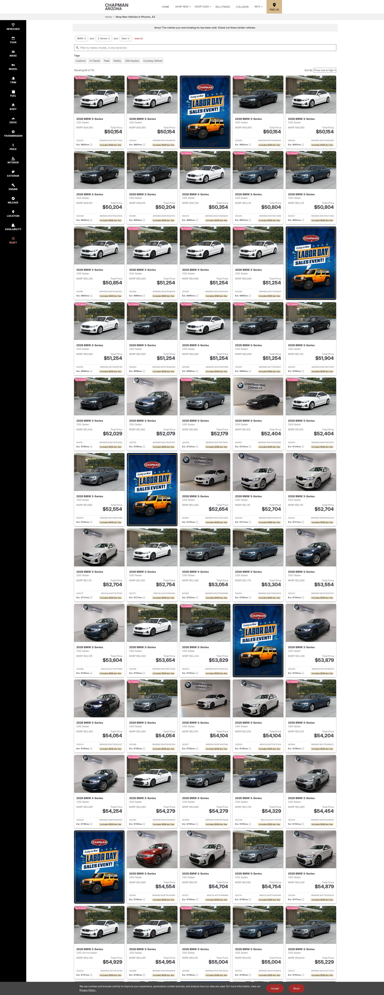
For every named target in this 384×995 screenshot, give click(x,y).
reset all (138, 38)
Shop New (181, 6)
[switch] (80, 60)
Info (257, 6)
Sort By (308, 70)
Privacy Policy (88, 990)
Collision (242, 6)
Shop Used (202, 6)
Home (165, 6)
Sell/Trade (222, 6)
